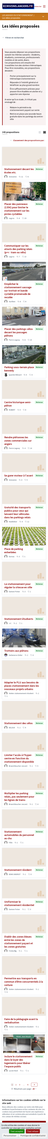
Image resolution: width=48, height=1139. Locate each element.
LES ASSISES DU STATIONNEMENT (17, 15)
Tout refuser (33, 1131)
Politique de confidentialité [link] (32, 1135)
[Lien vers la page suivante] (34, 1085)
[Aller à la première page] (18, 6)
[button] (39, 132)
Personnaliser (10, 1135)
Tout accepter (16, 1131)
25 (34, 1088)
